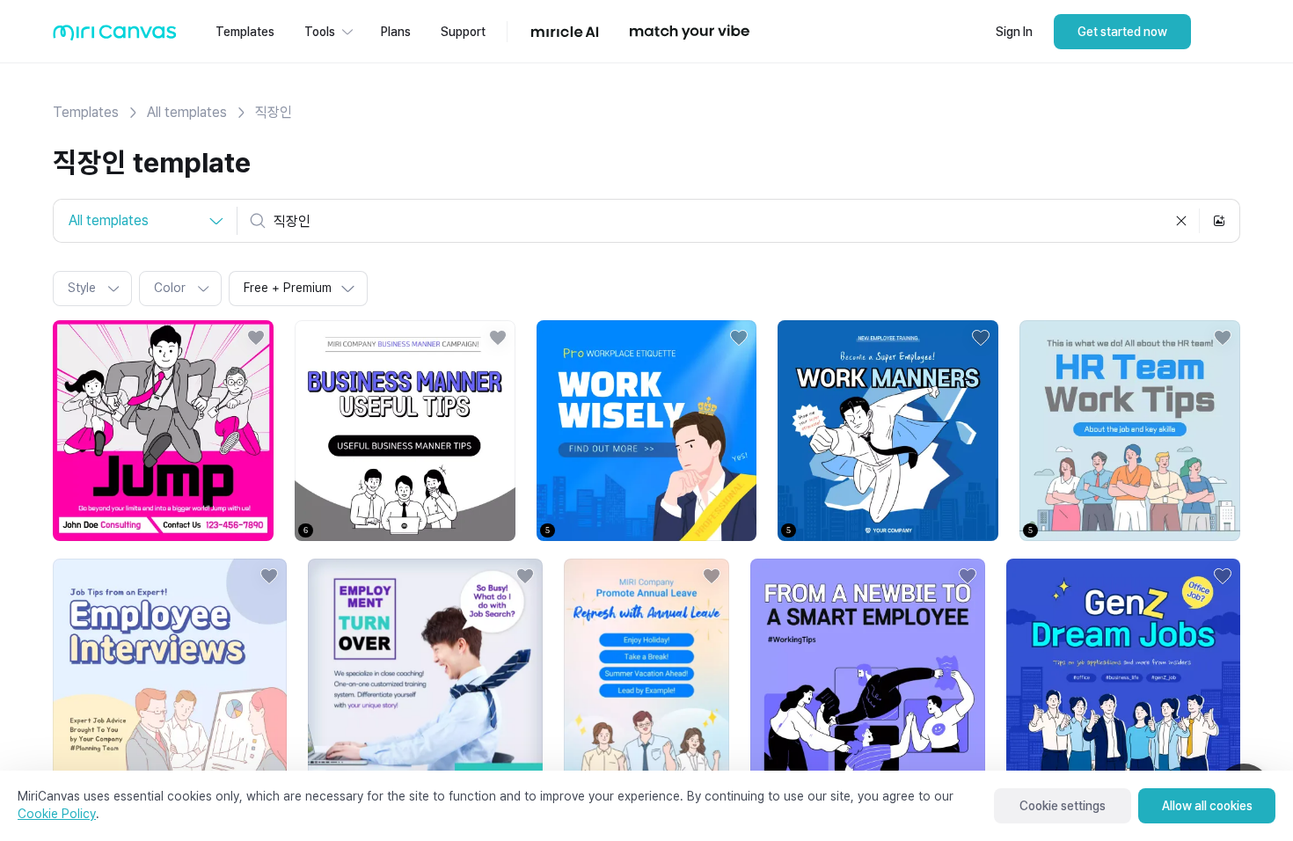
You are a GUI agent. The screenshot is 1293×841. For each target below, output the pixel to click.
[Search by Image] (1219, 220)
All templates (187, 112)
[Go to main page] (115, 36)
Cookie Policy (57, 814)
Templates (86, 112)
